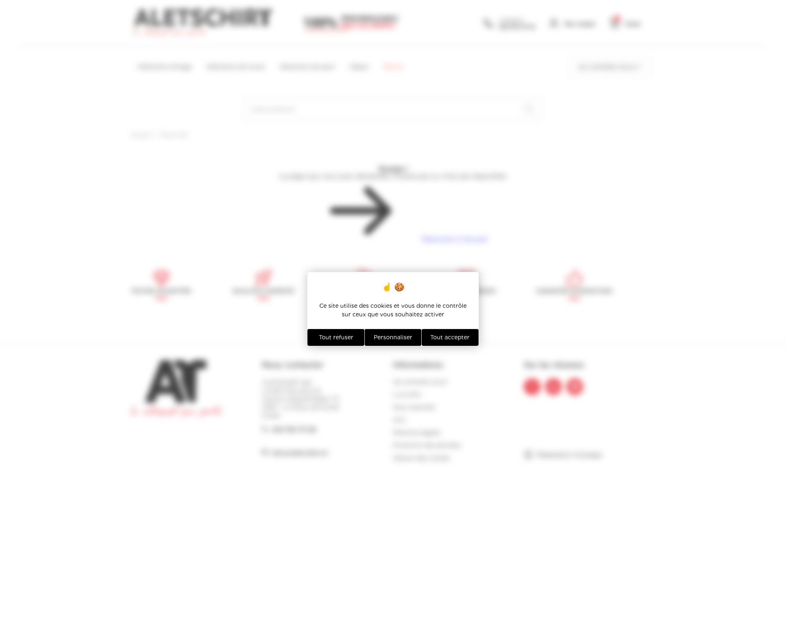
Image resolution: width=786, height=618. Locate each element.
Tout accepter (450, 337)
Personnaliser (393, 337)
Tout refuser (336, 337)
